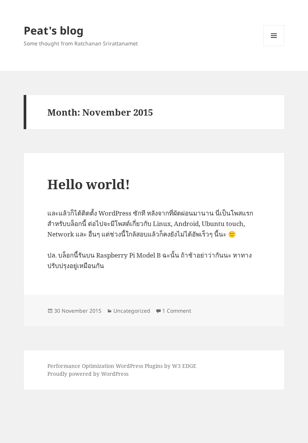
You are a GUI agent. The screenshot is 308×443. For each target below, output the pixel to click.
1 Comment (176, 310)
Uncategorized (131, 310)
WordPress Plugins (139, 365)
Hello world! (88, 184)
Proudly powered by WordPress (87, 373)
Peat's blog (53, 30)
